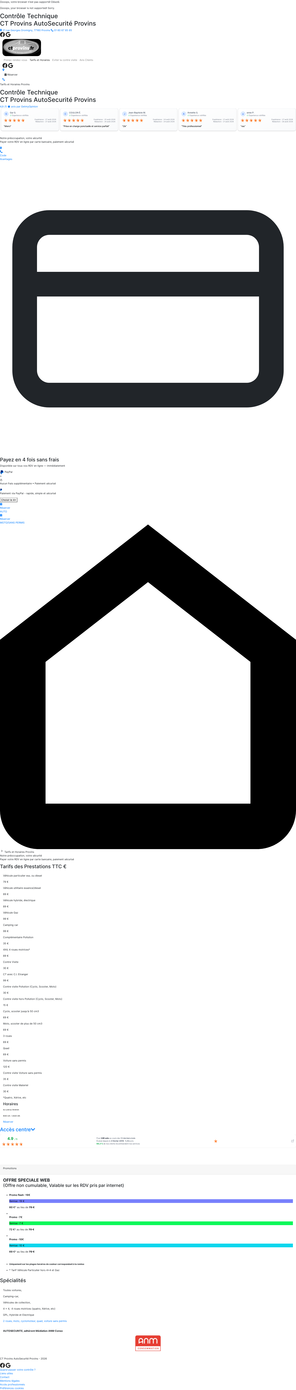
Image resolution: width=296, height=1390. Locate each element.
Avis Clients (86, 59)
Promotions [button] (9, 1168)
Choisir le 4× (8, 499)
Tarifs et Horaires (40, 59)
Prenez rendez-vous (15, 59)
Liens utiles (6, 1373)
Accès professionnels (12, 1384)
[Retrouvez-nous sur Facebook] (3, 34)
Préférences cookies (12, 1388)
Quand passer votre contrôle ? (17, 1369)
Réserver (12, 74)
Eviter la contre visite (64, 59)
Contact (4, 1377)
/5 (19, 106)
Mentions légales (10, 1380)
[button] (17, 1129)
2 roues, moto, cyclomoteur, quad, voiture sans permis (35, 1321)
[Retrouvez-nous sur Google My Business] (8, 34)
